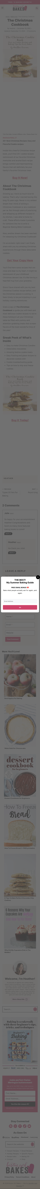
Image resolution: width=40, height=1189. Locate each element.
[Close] (38, 577)
